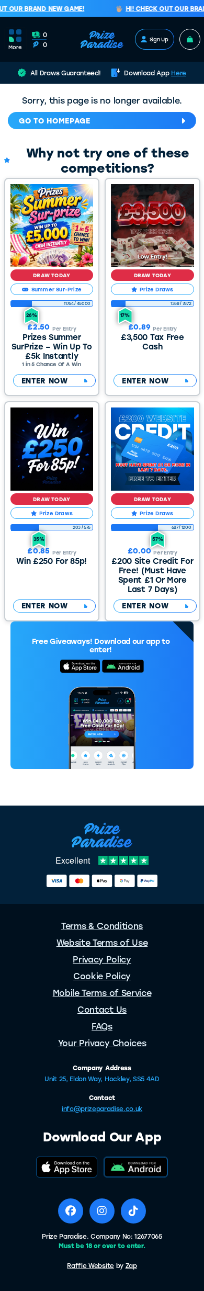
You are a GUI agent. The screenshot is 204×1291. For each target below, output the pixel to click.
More (15, 47)
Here (178, 73)
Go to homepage (54, 121)
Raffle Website (90, 1265)
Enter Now (44, 381)
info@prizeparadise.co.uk (102, 1108)
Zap (131, 1265)
